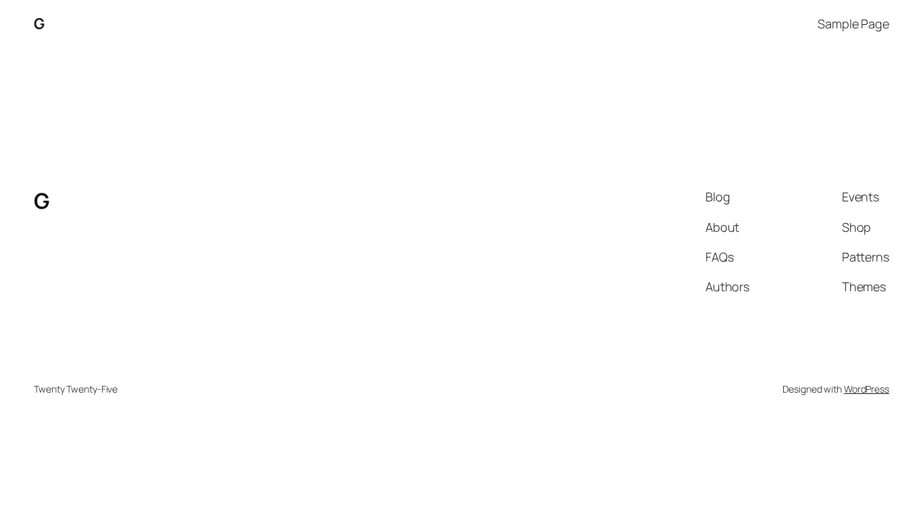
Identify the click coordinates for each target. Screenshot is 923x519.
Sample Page (853, 24)
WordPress (866, 388)
